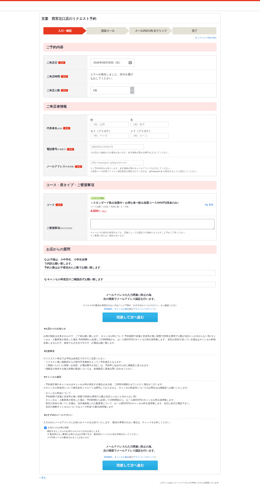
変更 (211, 204)
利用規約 (108, 309)
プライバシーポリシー (143, 309)
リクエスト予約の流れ (207, 38)
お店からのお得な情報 (58, 427)
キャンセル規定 (121, 309)
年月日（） (107, 62)
